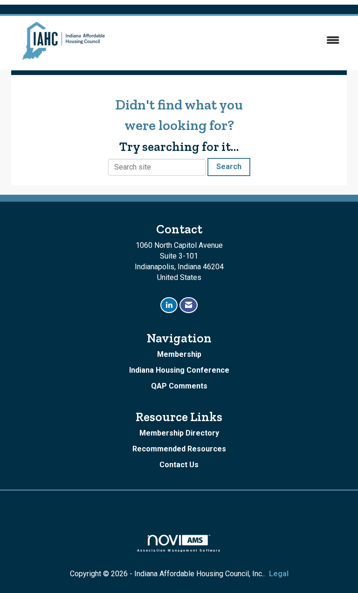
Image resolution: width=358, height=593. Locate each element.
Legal (279, 573)
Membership (179, 354)
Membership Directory (179, 433)
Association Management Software (179, 550)
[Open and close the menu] (234, 41)
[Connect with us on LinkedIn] (169, 305)
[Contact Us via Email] (188, 305)
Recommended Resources (179, 448)
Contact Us (179, 464)
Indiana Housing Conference (179, 370)
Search (228, 166)
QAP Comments (179, 386)
